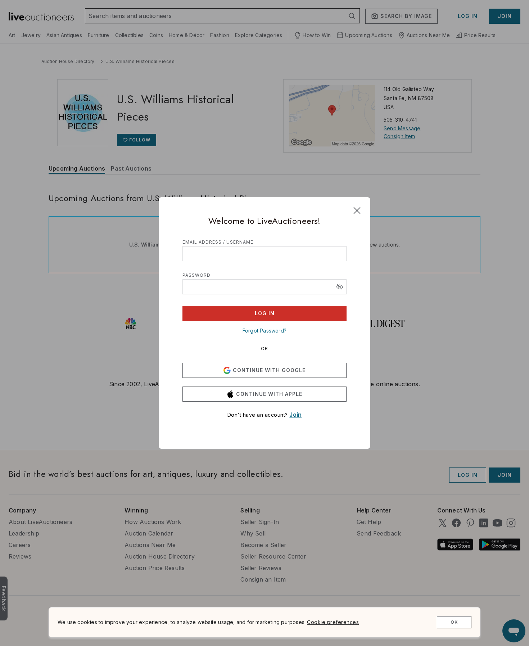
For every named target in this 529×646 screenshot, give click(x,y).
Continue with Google (269, 370)
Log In (265, 313)
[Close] (357, 210)
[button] (339, 286)
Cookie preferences (333, 622)
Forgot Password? (264, 330)
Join (295, 414)
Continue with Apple (269, 394)
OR (264, 348)
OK (454, 622)
